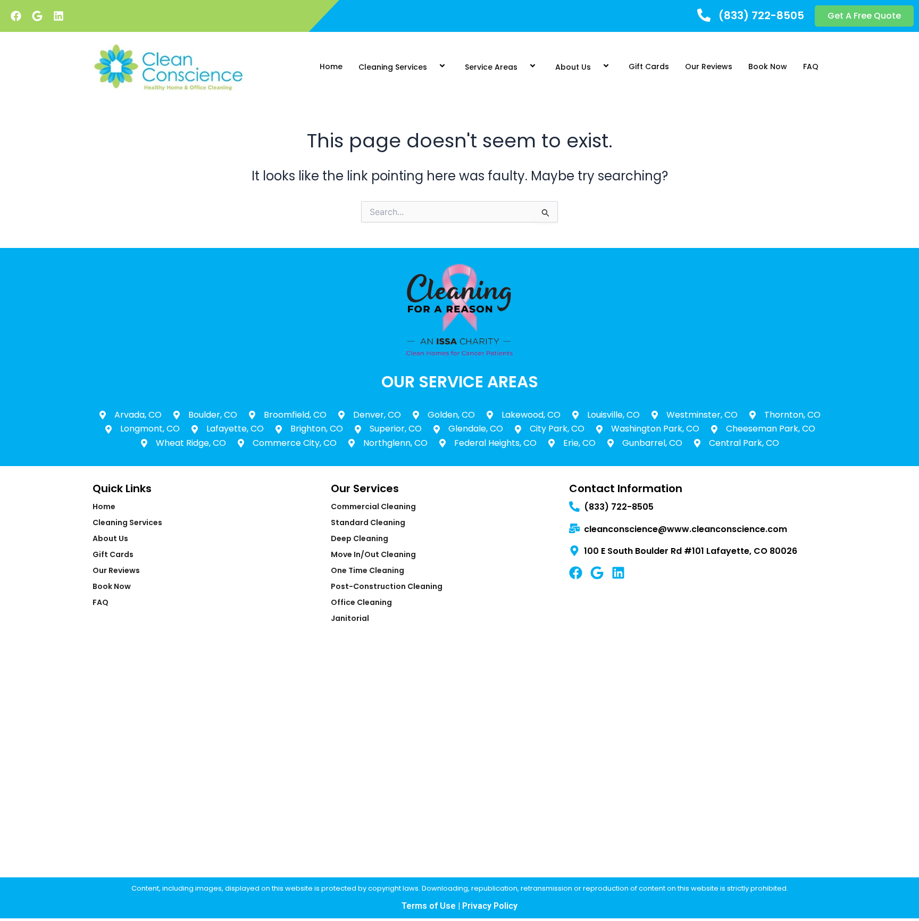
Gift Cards (649, 66)
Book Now (767, 66)
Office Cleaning (361, 602)
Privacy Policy (489, 906)
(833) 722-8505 (761, 15)
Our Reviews (708, 66)
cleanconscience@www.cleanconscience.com (685, 529)
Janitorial (350, 618)
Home (331, 66)
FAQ (810, 66)
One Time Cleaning (367, 570)
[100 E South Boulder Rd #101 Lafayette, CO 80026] (574, 551)
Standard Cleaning (368, 522)
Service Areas (491, 67)
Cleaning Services (392, 67)
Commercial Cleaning (373, 506)
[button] (431, 67)
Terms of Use (429, 906)
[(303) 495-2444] (704, 16)
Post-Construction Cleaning (386, 586)
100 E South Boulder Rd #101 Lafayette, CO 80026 (690, 551)
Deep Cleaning (359, 538)
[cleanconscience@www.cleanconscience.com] (574, 529)
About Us (573, 67)
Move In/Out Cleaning (373, 554)
